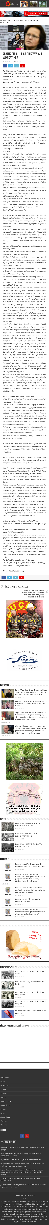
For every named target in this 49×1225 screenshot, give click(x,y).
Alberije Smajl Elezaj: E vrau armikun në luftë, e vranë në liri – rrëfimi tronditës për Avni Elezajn (31, 703)
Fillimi (4, 20)
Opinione (4, 1121)
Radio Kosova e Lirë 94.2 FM (25, 1195)
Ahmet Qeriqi (5, 1117)
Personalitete (5, 1105)
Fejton (3, 1113)
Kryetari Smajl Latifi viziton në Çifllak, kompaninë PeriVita (21, 1160)
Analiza (3, 1089)
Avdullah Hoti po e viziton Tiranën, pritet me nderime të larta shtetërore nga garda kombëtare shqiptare (32, 593)
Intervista (4, 1093)
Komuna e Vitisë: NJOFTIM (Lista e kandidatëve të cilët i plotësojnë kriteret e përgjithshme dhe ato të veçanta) (30, 911)
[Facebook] (22, 1136)
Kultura (10, 20)
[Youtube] (27, 1136)
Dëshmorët (5, 1086)
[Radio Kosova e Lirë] (24, 3)
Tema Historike (6, 1101)
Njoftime (4, 1125)
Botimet (3, 1109)
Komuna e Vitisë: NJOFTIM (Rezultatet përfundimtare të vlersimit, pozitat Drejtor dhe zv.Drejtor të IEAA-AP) (30, 890)
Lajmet (3, 1082)
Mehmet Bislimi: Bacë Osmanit (16, 586)
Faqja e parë (5, 1078)
